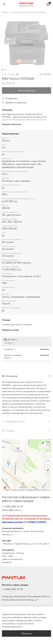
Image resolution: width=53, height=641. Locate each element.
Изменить (9, 343)
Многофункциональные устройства (28, 12)
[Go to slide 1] (2, 69)
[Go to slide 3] (5, 69)
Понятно (26, 633)
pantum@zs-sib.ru (11, 509)
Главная (5, 12)
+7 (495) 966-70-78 (12, 506)
